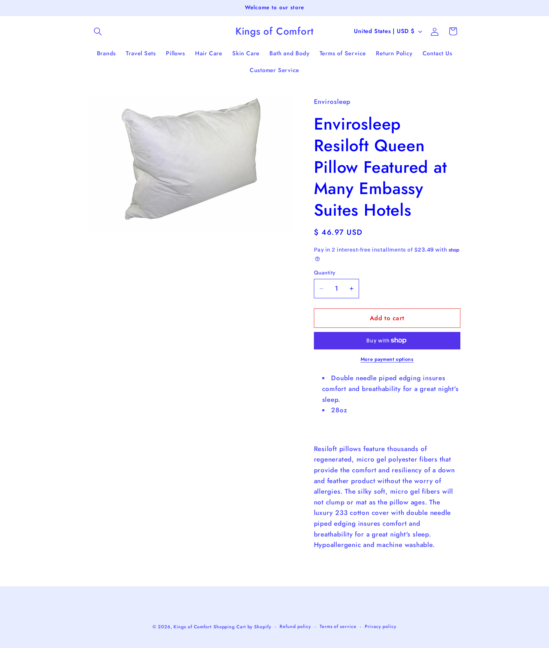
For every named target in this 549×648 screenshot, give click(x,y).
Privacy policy (380, 626)
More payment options (387, 359)
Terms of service (338, 626)
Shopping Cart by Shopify (242, 626)
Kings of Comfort (192, 626)
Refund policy (295, 626)
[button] (98, 31)
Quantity (325, 272)
